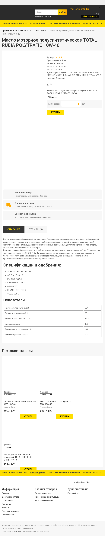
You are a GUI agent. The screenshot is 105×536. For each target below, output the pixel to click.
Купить (55, 112)
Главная (6, 23)
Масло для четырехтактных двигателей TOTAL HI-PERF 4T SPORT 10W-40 (18, 457)
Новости (87, 23)
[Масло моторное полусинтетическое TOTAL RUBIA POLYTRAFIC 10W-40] (23, 81)
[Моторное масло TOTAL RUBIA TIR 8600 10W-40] (17, 379)
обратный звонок (89, 16)
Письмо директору (43, 493)
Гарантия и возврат (11, 511)
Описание (13, 229)
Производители (37, 23)
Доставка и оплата (58, 23)
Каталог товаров (19, 23)
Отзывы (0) (36, 229)
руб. (98, 11)
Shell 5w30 (47, 16)
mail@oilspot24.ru (80, 9)
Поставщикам (8, 515)
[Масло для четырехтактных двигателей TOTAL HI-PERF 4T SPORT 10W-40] (17, 431)
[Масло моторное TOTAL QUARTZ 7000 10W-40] (53, 379)
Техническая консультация (47, 497)
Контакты (97, 23)
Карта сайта (73, 493)
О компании (74, 23)
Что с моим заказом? (44, 500)
